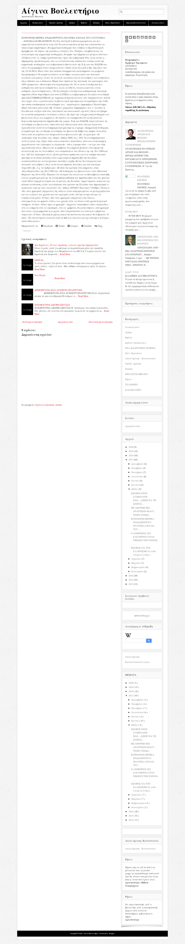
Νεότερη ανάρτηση (32, 321)
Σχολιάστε (27, 231)
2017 (131, 459)
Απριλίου (136, 558)
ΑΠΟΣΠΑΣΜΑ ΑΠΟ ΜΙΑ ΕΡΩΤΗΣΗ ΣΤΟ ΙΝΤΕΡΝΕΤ (147, 240)
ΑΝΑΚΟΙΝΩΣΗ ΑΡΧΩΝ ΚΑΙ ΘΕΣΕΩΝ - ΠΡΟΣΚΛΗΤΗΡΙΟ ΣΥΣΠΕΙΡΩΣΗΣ (140, 137)
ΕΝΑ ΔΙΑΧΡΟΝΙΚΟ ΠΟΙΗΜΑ (140, 347)
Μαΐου (134, 488)
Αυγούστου (137, 476)
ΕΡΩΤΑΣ (39, 260)
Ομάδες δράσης (56, 23)
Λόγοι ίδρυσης (132, 656)
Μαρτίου (135, 562)
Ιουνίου (135, 484)
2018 (131, 455)
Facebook (48, 225)
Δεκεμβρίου (137, 463)
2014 (131, 583)
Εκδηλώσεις (38, 23)
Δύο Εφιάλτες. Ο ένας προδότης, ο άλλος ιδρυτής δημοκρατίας (67, 244)
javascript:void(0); (133, 389)
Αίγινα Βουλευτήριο (60, 11)
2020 (131, 446)
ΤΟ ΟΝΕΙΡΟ (131, 384)
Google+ (74, 225)
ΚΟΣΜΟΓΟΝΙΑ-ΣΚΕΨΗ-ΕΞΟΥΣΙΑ (52, 304)
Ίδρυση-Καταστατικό (136, 23)
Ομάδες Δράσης (133, 363)
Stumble (87, 225)
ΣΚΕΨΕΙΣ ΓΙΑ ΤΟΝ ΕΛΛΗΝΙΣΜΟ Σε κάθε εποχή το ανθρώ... (143, 551)
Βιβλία (84, 23)
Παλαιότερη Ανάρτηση (100, 321)
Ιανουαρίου (137, 571)
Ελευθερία (40, 275)
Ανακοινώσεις (157, 23)
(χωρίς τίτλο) (132, 271)
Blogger (145, 615)
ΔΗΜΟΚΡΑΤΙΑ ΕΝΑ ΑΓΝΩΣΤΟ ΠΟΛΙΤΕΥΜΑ (58, 289)
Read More (65, 254)
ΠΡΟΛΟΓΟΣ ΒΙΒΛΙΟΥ (136, 374)
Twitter (61, 225)
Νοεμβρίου (136, 467)
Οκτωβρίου (137, 472)
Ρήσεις (128, 379)
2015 (131, 579)
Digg (99, 225)
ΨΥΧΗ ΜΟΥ (131, 211)
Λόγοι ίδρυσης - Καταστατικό (140, 358)
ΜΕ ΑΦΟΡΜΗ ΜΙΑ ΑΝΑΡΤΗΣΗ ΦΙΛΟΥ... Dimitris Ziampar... (143, 511)
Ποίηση (96, 23)
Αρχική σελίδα (65, 321)
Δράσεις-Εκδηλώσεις (135, 342)
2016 (131, 575)
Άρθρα (72, 23)
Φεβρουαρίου (138, 567)
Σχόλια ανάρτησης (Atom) (48, 404)
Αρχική (23, 23)
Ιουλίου (135, 480)
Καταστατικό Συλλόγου (137, 661)
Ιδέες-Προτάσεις (112, 23)
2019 (131, 451)
